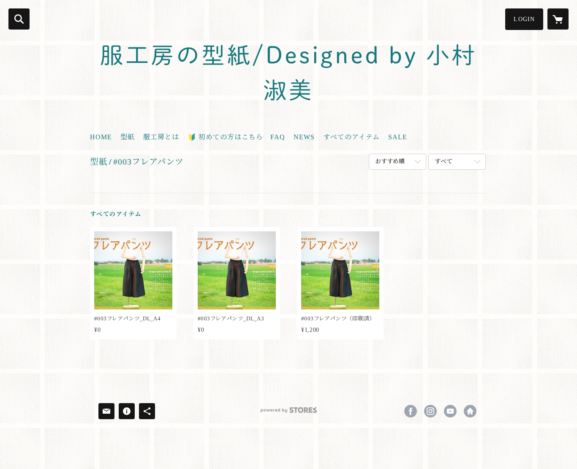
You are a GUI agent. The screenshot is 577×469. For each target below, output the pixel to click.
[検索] (19, 19)
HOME (101, 137)
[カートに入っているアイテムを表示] (558, 19)
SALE (397, 137)
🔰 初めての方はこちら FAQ (236, 137)
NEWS (304, 137)
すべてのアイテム (351, 137)
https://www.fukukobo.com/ (470, 411)
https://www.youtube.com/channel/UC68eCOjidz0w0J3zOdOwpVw (450, 411)
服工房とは (161, 137)
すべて (443, 161)
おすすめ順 (390, 161)
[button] (524, 19)
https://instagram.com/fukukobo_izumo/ (430, 411)
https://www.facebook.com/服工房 (410, 411)
